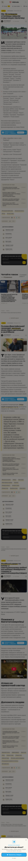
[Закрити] (26, 840)
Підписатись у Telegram (15, 854)
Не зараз (14, 858)
